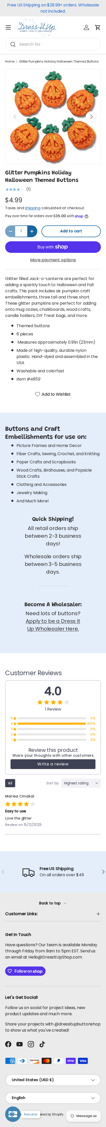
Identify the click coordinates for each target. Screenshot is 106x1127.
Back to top (50, 903)
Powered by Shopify (49, 1114)
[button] (97, 27)
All (10, 783)
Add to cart (71, 231)
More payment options (53, 260)
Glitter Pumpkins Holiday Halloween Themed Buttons (59, 61)
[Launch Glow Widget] (13, 1114)
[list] (53, 116)
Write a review (52, 764)
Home (9, 61)
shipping (32, 208)
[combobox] (53, 44)
